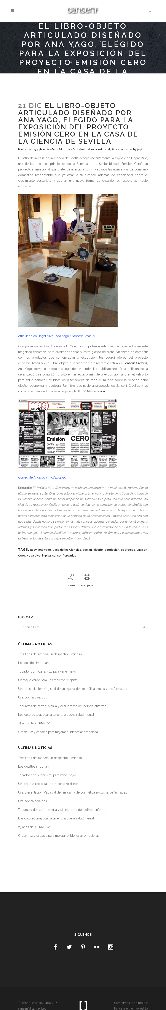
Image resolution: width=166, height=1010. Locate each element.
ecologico (128, 549)
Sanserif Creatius (135, 363)
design (87, 549)
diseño (98, 549)
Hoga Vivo (34, 555)
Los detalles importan (33, 663)
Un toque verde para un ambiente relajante (48, 680)
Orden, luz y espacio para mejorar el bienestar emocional (58, 732)
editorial (104, 149)
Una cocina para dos (32, 697)
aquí (102, 391)
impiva (46, 555)
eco (94, 149)
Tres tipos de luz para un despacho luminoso (50, 654)
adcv (33, 549)
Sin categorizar (121, 149)
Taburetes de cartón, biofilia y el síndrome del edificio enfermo (62, 706)
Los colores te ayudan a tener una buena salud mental (56, 714)
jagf (139, 149)
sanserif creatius (64, 555)
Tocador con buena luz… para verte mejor (47, 671)
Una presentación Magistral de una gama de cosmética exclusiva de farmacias (72, 688)
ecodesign (111, 549)
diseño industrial (78, 149)
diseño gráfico (55, 149)
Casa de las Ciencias (67, 549)
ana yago (44, 549)
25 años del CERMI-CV (34, 723)
